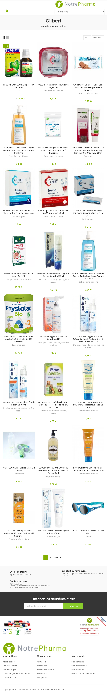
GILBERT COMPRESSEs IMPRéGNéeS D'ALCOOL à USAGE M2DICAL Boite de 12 (88, 213)
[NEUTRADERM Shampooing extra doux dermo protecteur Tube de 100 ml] (88, 380)
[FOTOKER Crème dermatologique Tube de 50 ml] (53, 508)
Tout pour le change (88, 93)
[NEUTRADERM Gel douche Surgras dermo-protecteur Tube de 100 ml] (88, 445)
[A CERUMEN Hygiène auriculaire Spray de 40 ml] (53, 314)
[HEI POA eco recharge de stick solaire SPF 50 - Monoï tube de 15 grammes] (19, 508)
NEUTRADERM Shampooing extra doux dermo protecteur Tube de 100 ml (88, 405)
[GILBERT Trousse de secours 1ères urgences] (53, 62)
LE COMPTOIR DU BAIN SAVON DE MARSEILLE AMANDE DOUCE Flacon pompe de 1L (53, 470)
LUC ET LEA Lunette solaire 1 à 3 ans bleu (88, 532)
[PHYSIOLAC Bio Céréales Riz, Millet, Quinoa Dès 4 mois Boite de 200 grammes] (53, 380)
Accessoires (18, 473)
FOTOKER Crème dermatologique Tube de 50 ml (53, 532)
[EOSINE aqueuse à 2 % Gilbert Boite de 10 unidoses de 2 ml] (53, 188)
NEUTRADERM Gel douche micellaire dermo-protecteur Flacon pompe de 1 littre (88, 276)
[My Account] (10, 11)
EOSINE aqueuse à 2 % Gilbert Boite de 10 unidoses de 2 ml (53, 211)
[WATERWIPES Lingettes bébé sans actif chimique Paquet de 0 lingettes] (53, 125)
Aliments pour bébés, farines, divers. (53, 412)
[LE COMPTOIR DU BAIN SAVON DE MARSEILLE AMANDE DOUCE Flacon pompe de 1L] (53, 445)
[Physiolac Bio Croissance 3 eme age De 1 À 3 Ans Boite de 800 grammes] (19, 314)
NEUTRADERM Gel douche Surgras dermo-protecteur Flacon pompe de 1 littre (18, 150)
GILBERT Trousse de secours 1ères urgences (53, 86)
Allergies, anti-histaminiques (19, 279)
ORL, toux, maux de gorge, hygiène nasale (53, 280)
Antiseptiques (19, 216)
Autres (88, 536)
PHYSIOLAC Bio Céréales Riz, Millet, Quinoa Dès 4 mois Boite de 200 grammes (53, 405)
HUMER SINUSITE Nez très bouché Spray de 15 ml (18, 274)
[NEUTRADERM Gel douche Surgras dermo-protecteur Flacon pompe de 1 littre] (19, 125)
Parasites (88, 156)
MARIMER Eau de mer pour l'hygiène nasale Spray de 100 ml (53, 274)
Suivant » (58, 557)
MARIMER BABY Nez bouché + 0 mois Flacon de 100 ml (19, 403)
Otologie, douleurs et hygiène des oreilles (53, 343)
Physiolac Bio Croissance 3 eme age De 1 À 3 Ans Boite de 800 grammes (18, 339)
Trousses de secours (53, 90)
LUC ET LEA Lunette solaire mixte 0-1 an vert (19, 469)
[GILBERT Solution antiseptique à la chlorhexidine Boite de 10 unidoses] (19, 188)
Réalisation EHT (58, 689)
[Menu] (4, 4)
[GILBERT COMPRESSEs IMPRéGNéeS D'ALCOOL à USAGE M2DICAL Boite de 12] (88, 188)
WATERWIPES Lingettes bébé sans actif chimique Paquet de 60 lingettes (88, 87)
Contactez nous (18, 581)
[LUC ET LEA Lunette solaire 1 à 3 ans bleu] (88, 508)
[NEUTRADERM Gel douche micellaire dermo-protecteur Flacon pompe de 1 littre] (88, 251)
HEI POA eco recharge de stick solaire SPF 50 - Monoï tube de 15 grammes (19, 533)
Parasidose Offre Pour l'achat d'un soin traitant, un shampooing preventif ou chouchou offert (88, 150)
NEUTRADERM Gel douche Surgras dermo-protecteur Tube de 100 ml (88, 469)
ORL (18, 90)
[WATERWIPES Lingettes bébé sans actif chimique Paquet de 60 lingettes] (88, 62)
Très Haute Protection (19, 539)
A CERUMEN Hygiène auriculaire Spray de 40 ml (53, 337)
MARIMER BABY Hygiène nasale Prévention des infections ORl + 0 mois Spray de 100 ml (88, 339)
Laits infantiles (18, 345)
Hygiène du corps (53, 476)
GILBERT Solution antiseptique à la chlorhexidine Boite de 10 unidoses (18, 211)
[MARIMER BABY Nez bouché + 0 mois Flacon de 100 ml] (19, 380)
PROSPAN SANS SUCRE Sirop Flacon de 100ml (18, 86)
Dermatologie (53, 536)
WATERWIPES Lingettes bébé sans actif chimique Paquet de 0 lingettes (53, 150)
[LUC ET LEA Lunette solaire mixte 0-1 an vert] (19, 445)
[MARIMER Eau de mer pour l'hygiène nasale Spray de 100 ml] (53, 251)
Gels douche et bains (18, 156)
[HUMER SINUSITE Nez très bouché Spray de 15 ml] (19, 251)
